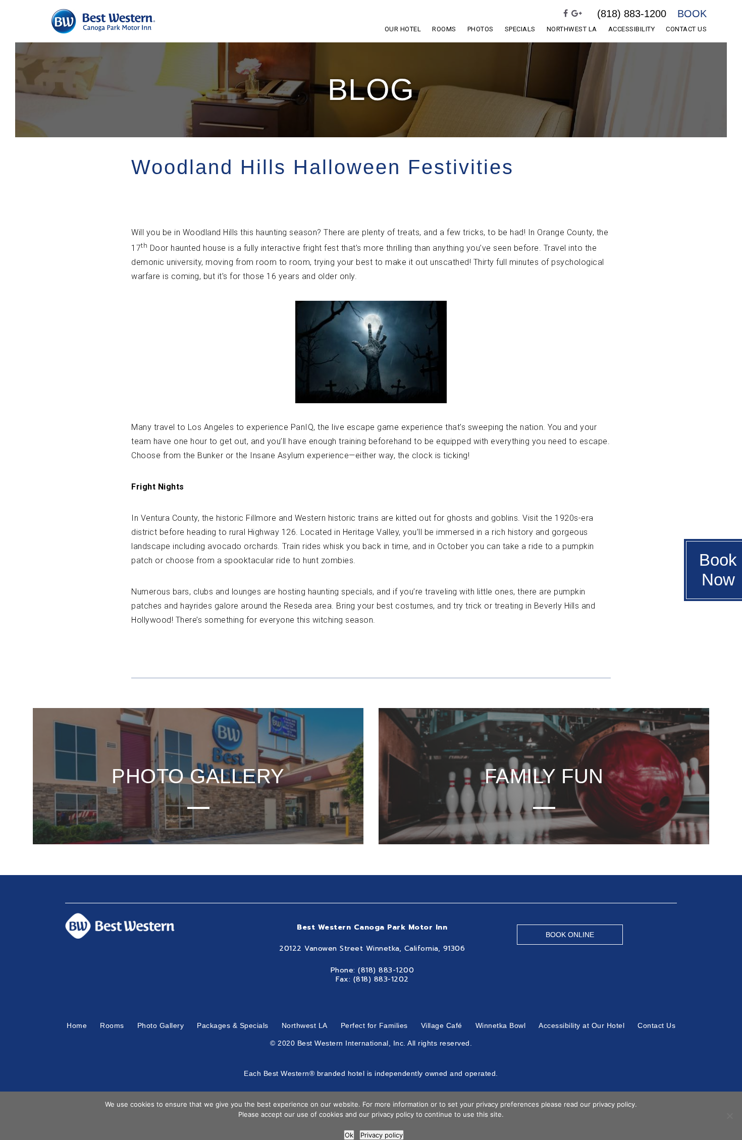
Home (77, 1025)
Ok (349, 1135)
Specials (520, 29)
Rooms (444, 29)
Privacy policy (381, 1135)
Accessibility (631, 29)
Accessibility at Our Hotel (581, 1025)
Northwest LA (572, 29)
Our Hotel (403, 29)
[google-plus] (576, 14)
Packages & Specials (233, 1025)
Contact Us (686, 29)
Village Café (441, 1025)
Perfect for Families (374, 1025)
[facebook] (565, 14)
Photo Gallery (160, 1025)
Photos (480, 29)
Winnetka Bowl (500, 1025)
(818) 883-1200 (631, 13)
